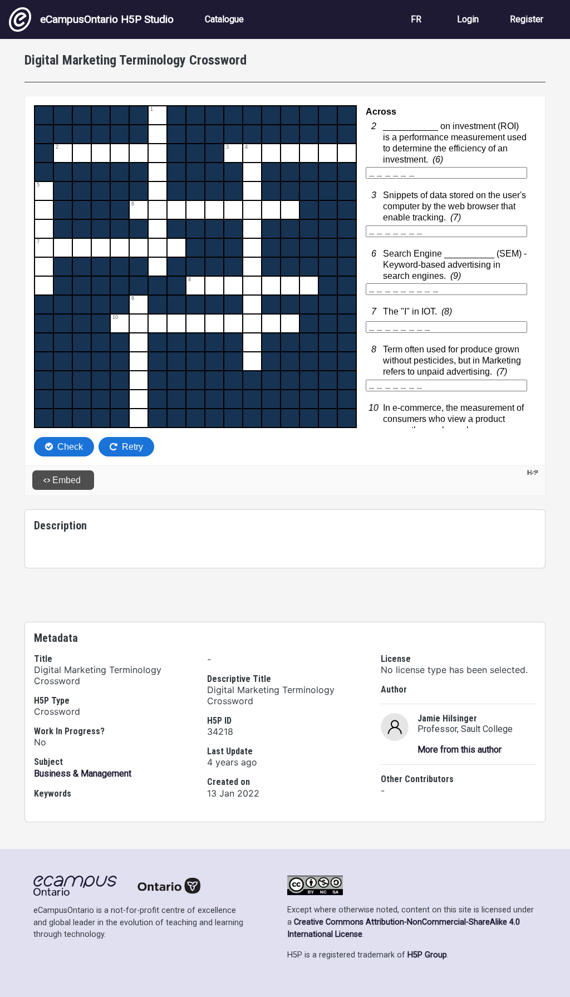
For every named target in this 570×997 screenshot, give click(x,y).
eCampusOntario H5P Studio (107, 19)
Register (526, 19)
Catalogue (224, 19)
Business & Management (82, 773)
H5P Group (427, 955)
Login (468, 19)
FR (416, 19)
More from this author (459, 749)
